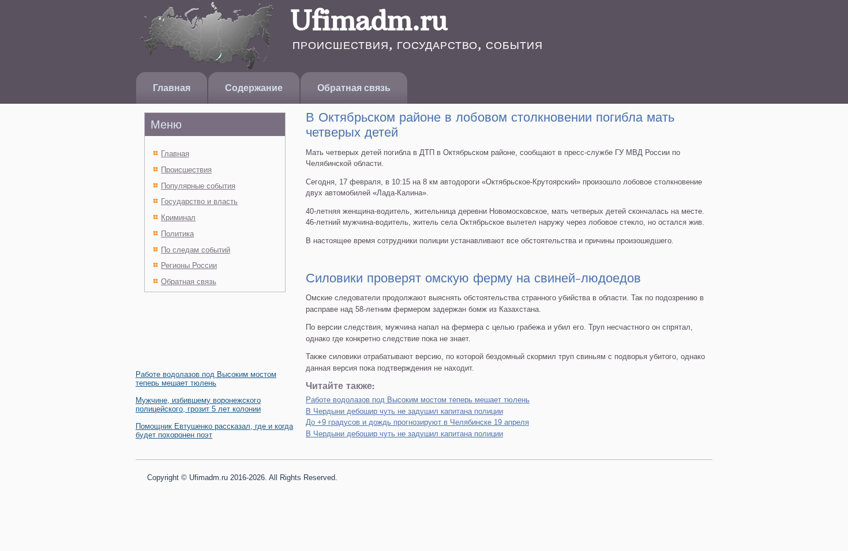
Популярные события (198, 186)
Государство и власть (199, 201)
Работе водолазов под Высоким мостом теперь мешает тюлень (206, 378)
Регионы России (189, 265)
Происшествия (186, 169)
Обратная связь (354, 88)
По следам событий (195, 250)
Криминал (178, 217)
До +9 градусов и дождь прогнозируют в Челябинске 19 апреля (417, 422)
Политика (177, 233)
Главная (171, 88)
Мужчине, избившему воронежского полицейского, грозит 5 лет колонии (198, 404)
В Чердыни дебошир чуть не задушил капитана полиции (404, 411)
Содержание (254, 88)
